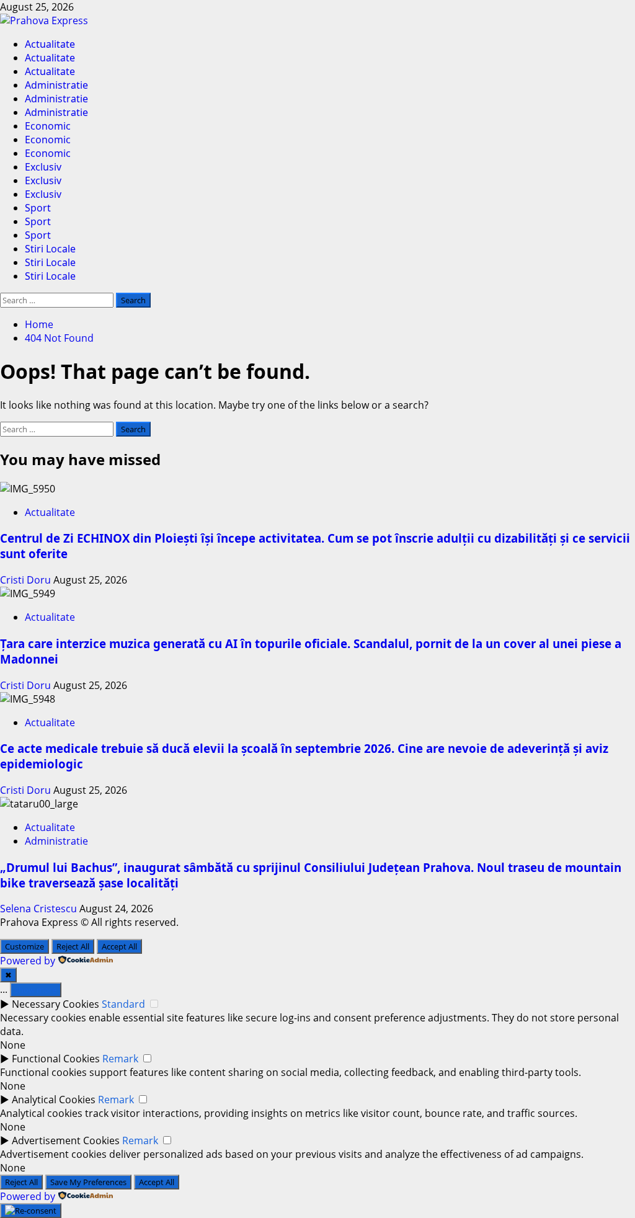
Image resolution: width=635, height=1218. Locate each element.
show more (35, 989)
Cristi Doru (26, 580)
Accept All (119, 946)
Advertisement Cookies (66, 1140)
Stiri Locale (50, 249)
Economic (48, 126)
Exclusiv (43, 167)
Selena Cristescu (39, 908)
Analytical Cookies (53, 1099)
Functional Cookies (56, 1058)
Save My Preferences (88, 1182)
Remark (120, 1058)
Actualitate (50, 44)
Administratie (56, 85)
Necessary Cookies (55, 1004)
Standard (123, 1004)
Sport (38, 208)
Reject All (72, 946)
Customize (24, 946)
